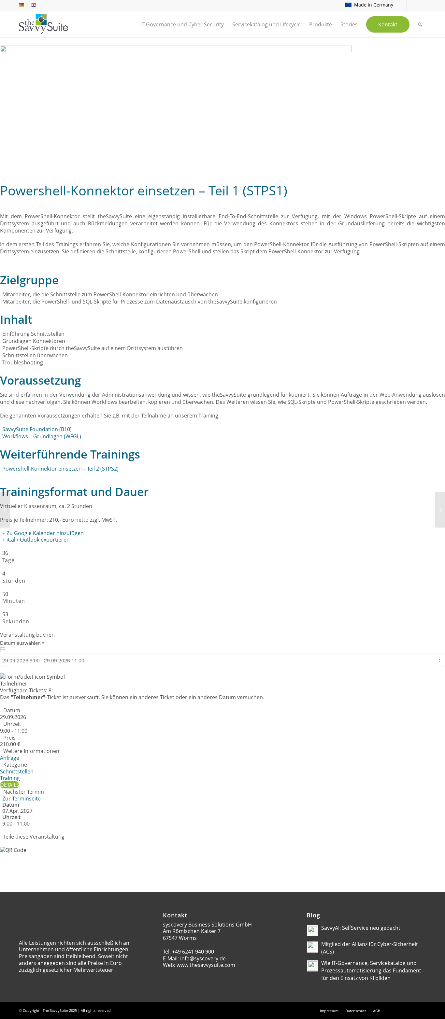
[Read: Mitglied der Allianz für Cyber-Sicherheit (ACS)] (312, 947)
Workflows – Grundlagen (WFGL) (41, 436)
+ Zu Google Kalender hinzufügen (43, 533)
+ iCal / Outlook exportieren (36, 539)
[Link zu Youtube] (421, 5)
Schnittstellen (17, 771)
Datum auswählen (22, 643)
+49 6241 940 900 (193, 951)
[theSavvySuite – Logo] (43, 24)
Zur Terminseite (21, 798)
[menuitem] (23, 5)
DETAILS (9, 784)
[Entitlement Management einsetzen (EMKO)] (5, 510)
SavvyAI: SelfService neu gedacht (360, 927)
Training (10, 778)
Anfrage (9, 757)
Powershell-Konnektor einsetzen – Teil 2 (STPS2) (60, 468)
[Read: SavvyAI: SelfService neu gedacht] (312, 931)
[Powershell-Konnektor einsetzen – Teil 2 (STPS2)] (440, 510)
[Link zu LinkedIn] (411, 5)
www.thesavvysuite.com (206, 965)
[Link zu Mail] (401, 5)
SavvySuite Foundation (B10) (37, 429)
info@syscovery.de (203, 958)
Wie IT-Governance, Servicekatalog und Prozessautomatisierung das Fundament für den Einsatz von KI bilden (371, 970)
